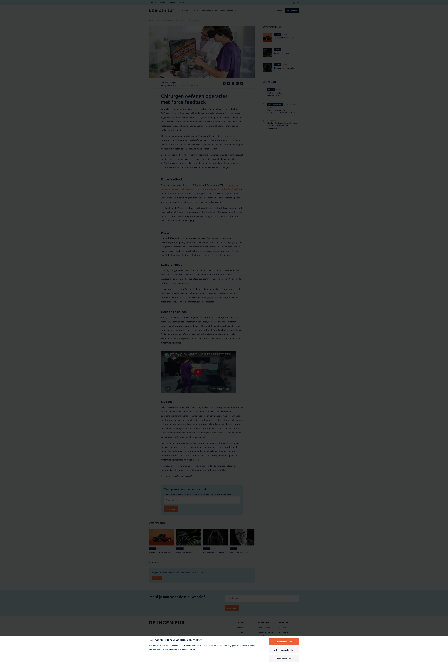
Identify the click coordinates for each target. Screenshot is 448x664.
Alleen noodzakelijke (283, 650)
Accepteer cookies (283, 641)
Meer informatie (283, 658)
